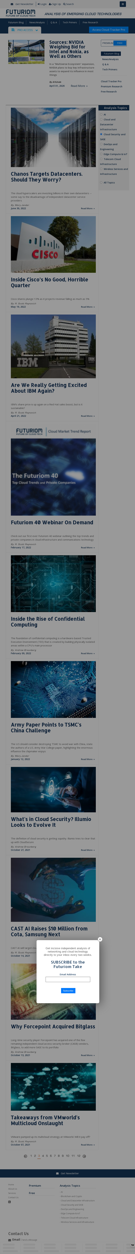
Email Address (68, 974)
